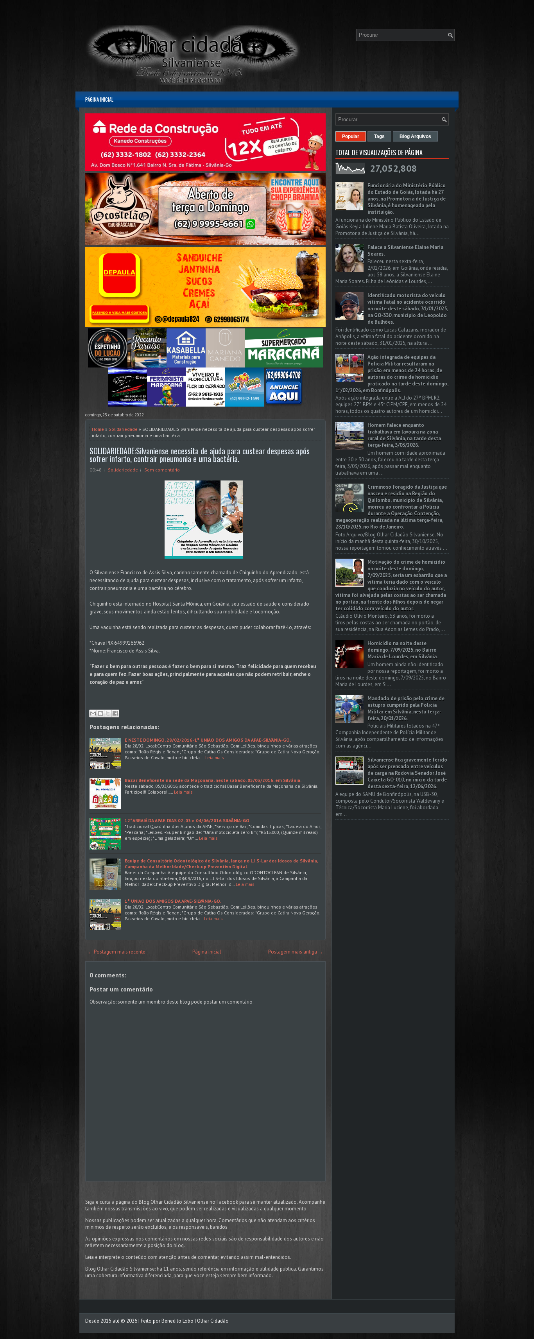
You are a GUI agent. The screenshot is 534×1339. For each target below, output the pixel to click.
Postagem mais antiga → (295, 951)
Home (98, 429)
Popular (350, 136)
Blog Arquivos (415, 136)
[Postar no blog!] (100, 713)
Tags (379, 136)
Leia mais (214, 757)
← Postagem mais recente (116, 951)
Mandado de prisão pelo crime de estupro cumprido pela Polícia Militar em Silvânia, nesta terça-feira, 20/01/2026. (405, 708)
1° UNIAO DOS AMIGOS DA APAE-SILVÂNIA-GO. (173, 901)
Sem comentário (162, 470)
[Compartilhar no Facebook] (115, 713)
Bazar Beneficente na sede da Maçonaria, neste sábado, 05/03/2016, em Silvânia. (213, 780)
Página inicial (99, 99)
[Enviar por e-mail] (93, 713)
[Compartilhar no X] (108, 713)
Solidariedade (123, 429)
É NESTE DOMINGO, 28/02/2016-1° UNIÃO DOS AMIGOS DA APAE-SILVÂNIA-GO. (208, 740)
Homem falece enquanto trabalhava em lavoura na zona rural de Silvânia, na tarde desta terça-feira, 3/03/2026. (404, 435)
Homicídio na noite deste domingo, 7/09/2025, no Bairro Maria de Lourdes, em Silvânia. (402, 650)
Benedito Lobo (177, 1320)
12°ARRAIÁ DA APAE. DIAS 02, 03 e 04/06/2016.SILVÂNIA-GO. (188, 820)
